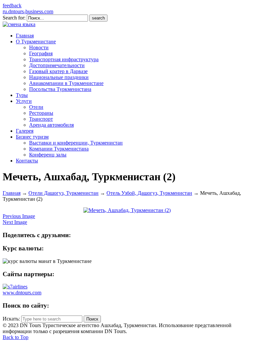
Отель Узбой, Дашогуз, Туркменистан (149, 193)
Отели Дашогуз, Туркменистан (63, 193)
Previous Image (19, 216)
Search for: (14, 18)
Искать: (11, 319)
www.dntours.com (22, 292)
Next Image (15, 222)
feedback (12, 5)
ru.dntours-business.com (28, 11)
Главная (12, 193)
